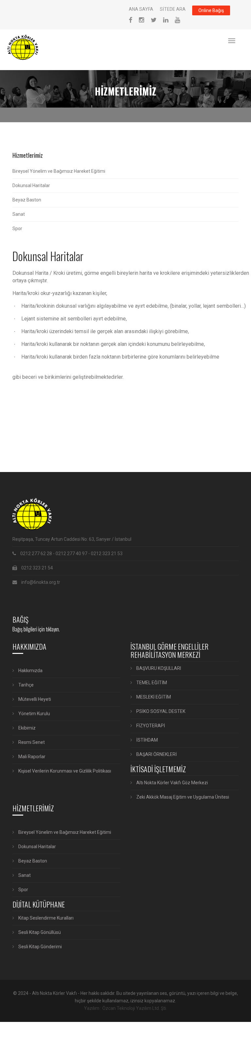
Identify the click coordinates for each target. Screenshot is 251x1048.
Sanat (18, 214)
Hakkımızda (29, 670)
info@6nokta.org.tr (40, 582)
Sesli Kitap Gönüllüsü (39, 932)
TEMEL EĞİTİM (151, 682)
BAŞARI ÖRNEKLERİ (156, 754)
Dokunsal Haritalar (31, 185)
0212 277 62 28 (36, 553)
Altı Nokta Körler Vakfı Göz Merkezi (171, 782)
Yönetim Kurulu (33, 713)
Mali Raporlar (31, 756)
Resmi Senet (31, 742)
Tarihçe (25, 684)
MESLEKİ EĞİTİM (153, 697)
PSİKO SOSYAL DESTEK (160, 711)
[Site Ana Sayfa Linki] (27, 47)
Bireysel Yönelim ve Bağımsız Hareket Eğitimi (58, 171)
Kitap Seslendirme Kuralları (45, 918)
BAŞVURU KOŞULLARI (158, 668)
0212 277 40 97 (71, 553)
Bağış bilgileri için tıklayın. (36, 629)
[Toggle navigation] (232, 41)
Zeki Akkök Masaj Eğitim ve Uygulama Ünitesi (182, 797)
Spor (17, 228)
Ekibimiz (26, 728)
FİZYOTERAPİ (150, 725)
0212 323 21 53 (107, 553)
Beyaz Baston (26, 199)
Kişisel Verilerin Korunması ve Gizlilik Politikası (64, 771)
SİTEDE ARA (173, 9)
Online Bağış (211, 10)
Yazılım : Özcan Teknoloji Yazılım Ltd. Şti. (125, 1008)
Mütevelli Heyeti (34, 699)
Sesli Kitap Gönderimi (39, 946)
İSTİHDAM (146, 740)
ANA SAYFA (141, 9)
